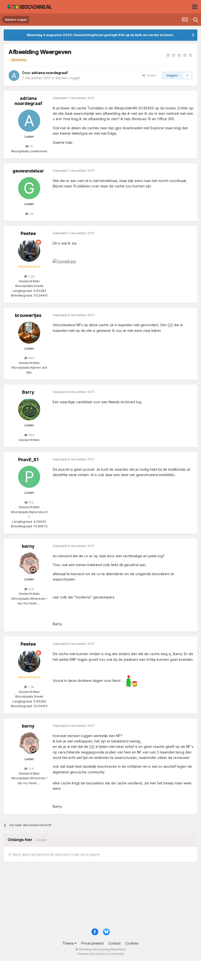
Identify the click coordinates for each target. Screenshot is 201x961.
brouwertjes (28, 315)
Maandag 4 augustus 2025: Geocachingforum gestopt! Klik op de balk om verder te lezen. (100, 35)
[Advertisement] (100, 897)
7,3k (30, 276)
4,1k (30, 589)
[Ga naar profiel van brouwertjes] (29, 333)
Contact (114, 943)
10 (31, 146)
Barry (28, 392)
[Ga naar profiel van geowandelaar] (29, 188)
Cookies (132, 943)
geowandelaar (28, 170)
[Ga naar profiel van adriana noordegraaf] (14, 75)
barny (28, 546)
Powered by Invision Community (100, 954)
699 (30, 435)
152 (31, 502)
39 (30, 214)
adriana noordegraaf (28, 101)
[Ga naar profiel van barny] (29, 563)
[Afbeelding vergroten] (64, 261)
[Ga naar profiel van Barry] (29, 409)
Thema (68, 943)
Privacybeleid (92, 943)
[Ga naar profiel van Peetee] (29, 251)
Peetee (28, 233)
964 (30, 358)
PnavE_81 (28, 459)
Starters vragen (67, 78)
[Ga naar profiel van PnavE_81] (29, 477)
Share (150, 75)
